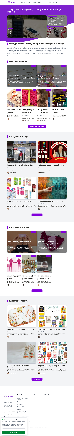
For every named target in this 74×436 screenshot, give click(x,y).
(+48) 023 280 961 (8, 414)
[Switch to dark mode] (66, 2)
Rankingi (39, 2)
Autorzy (33, 394)
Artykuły (19, 394)
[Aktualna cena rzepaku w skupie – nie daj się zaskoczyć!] (59, 98)
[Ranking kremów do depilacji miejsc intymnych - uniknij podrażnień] (21, 188)
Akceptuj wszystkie (13, 432)
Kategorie (46, 394)
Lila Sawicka (42, 172)
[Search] (63, 2)
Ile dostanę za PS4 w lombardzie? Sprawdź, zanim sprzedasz (22, 408)
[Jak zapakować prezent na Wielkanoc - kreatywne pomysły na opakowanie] (21, 352)
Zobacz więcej (37, 214)
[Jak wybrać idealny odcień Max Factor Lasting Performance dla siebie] (44, 98)
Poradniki (34, 2)
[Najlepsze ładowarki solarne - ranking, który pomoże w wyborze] (27, 26)
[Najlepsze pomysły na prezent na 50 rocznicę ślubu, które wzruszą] (21, 316)
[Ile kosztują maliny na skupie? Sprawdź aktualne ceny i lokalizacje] (29, 98)
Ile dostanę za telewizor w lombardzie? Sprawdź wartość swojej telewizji (23, 403)
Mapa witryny (44, 427)
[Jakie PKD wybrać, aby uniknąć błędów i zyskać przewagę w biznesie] (44, 264)
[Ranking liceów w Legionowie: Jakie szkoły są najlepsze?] (21, 152)
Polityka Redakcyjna (37, 427)
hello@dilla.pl (7, 416)
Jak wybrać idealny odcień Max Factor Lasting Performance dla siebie (23, 413)
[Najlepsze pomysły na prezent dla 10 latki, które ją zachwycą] (52, 352)
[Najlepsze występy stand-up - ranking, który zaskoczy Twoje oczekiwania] (52, 152)
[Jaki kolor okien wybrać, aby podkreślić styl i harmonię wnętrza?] (29, 264)
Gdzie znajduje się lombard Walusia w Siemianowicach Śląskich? (22, 398)
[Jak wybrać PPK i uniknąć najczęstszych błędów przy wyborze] (14, 264)
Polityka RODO (30, 427)
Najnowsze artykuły (25, 2)
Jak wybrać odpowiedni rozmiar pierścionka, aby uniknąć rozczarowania (57, 20)
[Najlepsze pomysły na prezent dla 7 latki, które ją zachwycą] (52, 316)
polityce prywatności (18, 426)
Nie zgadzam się (14, 429)
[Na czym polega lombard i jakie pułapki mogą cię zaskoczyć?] (14, 98)
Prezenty (45, 2)
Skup (50, 2)
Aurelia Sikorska (13, 84)
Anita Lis (42, 84)
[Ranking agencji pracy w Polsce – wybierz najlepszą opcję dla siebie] (52, 188)
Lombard (55, 2)
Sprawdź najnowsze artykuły (37, 126)
